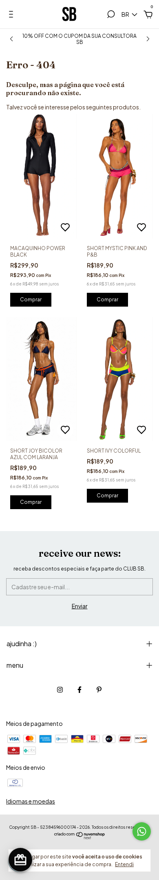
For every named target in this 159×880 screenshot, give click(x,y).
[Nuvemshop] (79, 837)
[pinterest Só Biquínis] (99, 689)
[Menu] (12, 15)
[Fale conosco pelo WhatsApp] (141, 831)
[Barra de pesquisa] (111, 15)
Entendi (124, 864)
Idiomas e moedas (30, 801)
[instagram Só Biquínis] (60, 689)
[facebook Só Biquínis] (79, 689)
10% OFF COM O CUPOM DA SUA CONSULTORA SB (79, 39)
